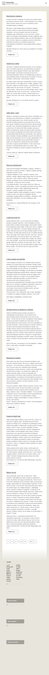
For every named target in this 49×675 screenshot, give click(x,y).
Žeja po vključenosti (13, 165)
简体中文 (8, 572)
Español (8, 579)
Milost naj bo (11, 472)
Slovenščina (19, 577)
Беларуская (9, 567)
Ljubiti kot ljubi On (13, 217)
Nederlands (19, 572)
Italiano (18, 568)
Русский (18, 575)
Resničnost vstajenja (14, 16)
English (8, 577)
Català (8, 568)
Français (8, 581)
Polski (17, 579)
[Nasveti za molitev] (15, 634)
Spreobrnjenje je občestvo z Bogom (19, 310)
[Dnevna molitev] (15, 592)
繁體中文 (8, 574)
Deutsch (8, 575)
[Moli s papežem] (15, 613)
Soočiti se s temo (12, 63)
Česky (8, 570)
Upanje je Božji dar (13, 416)
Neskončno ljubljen (13, 358)
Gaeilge (18, 565)
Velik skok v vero (12, 113)
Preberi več (11, 54)
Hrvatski (18, 567)
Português (19, 574)
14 (31, 541)
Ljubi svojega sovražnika (15, 259)
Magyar (18, 570)
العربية (8, 565)
